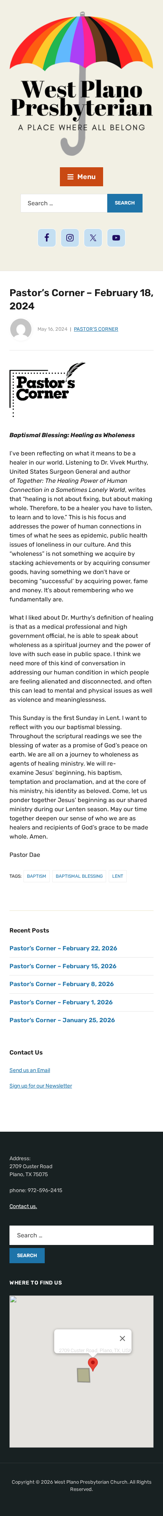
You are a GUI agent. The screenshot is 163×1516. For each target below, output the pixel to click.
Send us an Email (29, 1070)
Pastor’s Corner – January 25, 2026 (62, 1020)
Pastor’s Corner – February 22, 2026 (63, 948)
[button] (93, 1364)
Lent (117, 876)
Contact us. (23, 1206)
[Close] (122, 1338)
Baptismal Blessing (79, 876)
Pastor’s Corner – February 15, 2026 (62, 966)
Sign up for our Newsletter (40, 1086)
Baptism (36, 876)
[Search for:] (63, 203)
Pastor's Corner (96, 329)
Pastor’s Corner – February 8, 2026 (61, 984)
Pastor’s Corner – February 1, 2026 (61, 1002)
